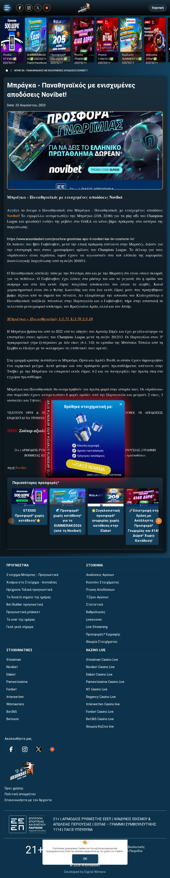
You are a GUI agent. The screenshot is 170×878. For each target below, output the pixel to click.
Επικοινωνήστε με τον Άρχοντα (28, 800)
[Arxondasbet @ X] (38, 8)
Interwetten (15, 697)
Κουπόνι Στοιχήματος (102, 582)
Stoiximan (13, 660)
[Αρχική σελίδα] (7, 70)
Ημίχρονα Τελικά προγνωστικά (29, 590)
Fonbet (11, 689)
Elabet (10, 674)
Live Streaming (97, 627)
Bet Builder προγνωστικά (24, 604)
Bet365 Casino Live (100, 719)
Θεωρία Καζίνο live (100, 726)
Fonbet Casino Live (100, 712)
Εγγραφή (158, 7)
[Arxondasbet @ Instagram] (29, 8)
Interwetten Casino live (103, 704)
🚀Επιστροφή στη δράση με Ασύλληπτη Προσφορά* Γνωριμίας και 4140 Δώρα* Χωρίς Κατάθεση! (143, 525)
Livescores (94, 620)
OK (85, 859)
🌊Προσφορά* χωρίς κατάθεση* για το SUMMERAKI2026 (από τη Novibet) (67, 520)
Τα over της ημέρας (20, 620)
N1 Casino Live (96, 689)
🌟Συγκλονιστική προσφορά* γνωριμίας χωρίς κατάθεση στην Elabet (106, 520)
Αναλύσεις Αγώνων (100, 575)
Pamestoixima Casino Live (105, 682)
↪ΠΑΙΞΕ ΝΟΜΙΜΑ (88, 467)
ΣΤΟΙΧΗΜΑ (94, 565)
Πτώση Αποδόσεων (100, 590)
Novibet (20, 467)
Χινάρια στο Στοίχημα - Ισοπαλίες (31, 582)
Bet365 (11, 712)
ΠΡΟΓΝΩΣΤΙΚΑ (17, 565)
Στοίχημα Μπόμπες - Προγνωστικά (32, 575)
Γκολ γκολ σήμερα (19, 627)
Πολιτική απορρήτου (20, 794)
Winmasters (15, 704)
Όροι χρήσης (14, 788)
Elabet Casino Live (99, 674)
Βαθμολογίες (95, 612)
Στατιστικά (94, 604)
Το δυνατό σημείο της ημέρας (28, 597)
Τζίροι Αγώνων (97, 597)
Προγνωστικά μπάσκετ (23, 612)
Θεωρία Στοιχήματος (102, 642)
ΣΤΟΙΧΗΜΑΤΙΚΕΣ (19, 650)
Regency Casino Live (101, 697)
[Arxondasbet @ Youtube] (46, 8)
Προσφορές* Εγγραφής (103, 634)
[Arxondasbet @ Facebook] (19, 8)
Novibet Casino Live (100, 667)
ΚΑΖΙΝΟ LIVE (96, 650)
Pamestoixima (16, 682)
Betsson (12, 719)
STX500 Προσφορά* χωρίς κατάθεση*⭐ (29, 516)
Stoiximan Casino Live (102, 660)
